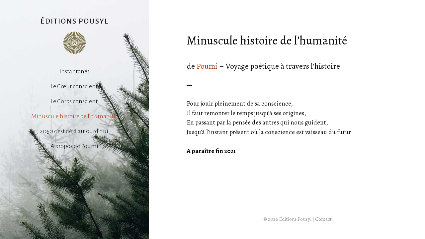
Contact (323, 219)
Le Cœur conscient (74, 86)
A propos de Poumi (74, 146)
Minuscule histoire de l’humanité (74, 116)
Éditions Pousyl (75, 21)
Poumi (207, 66)
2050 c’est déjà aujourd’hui (74, 131)
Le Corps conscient (74, 101)
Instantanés (74, 71)
